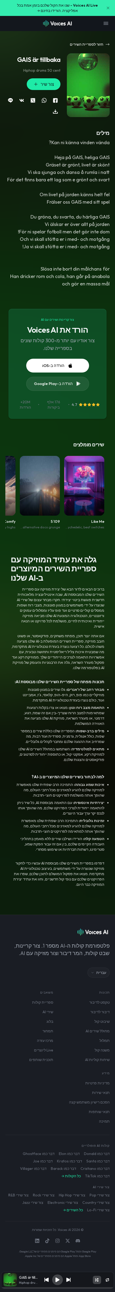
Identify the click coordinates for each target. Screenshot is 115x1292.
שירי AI (48, 1011)
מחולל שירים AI (98, 1031)
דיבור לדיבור (100, 1011)
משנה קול (102, 1050)
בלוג (50, 1021)
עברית (101, 972)
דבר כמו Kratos (69, 1161)
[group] (57, 1288)
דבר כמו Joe (43, 1161)
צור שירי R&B (18, 1195)
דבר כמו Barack (63, 1168)
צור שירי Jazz (32, 1202)
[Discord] (77, 1240)
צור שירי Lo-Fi (98, 1210)
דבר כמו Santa (98, 1161)
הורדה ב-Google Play (53, 383)
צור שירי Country (96, 1202)
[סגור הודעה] (108, 8)
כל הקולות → (71, 1176)
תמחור (48, 1031)
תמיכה (104, 1121)
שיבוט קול (102, 1021)
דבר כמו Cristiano (95, 1168)
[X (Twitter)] (67, 1240)
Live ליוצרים (43, 1050)
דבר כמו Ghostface (39, 1153)
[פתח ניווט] (106, 23)
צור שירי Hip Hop (72, 1195)
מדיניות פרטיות (97, 1083)
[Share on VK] (22, 100)
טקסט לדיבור (99, 1002)
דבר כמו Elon (69, 1153)
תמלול (104, 1040)
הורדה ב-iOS (53, 365)
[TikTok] (47, 1240)
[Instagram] (57, 1240)
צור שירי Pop (100, 1195)
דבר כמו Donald (97, 1153)
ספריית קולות (42, 1002)
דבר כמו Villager (33, 1168)
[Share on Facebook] (55, 100)
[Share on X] (33, 100)
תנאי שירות (101, 1092)
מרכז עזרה (45, 1040)
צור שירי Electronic (63, 1202)
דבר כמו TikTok (97, 1176)
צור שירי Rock (44, 1195)
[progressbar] (57, 1288)
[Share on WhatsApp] (44, 100)
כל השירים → (73, 1210)
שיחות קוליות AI (97, 1059)
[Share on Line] (10, 100)
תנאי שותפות (99, 1111)
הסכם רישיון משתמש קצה (89, 1102)
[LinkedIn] (37, 1240)
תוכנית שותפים (41, 1059)
